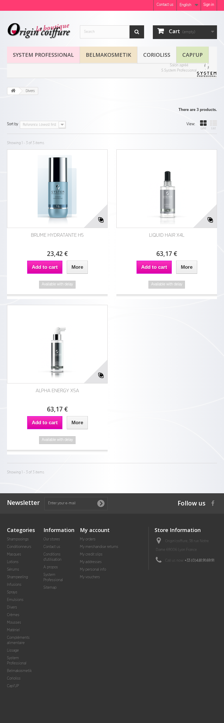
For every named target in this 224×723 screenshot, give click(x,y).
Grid (203, 128)
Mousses (14, 623)
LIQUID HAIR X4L (166, 235)
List (213, 128)
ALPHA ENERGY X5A (57, 390)
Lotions (13, 562)
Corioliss (156, 54)
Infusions (14, 585)
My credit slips (91, 554)
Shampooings (18, 539)
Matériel (13, 630)
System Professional (43, 54)
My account (95, 529)
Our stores (51, 539)
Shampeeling (17, 577)
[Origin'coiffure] (39, 30)
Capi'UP (192, 54)
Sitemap (50, 588)
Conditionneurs (19, 547)
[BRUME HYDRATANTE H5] (57, 188)
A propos (50, 567)
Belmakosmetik (108, 54)
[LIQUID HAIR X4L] (166, 188)
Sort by (12, 124)
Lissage (13, 651)
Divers (12, 607)
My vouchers (90, 577)
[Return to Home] (13, 91)
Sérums (13, 570)
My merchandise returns (99, 547)
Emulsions (15, 600)
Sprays (12, 592)
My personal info (93, 570)
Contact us (165, 5)
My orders (88, 539)
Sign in (208, 5)
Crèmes (13, 615)
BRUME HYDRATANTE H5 (57, 235)
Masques (14, 554)
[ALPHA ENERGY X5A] (57, 344)
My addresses (91, 562)
